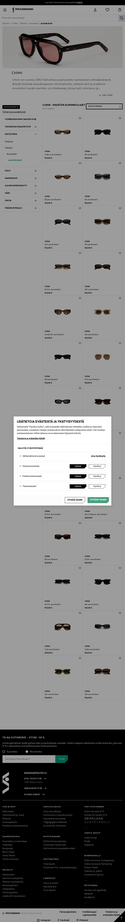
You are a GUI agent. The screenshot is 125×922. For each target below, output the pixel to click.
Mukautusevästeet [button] (29, 466)
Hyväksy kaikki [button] (98, 500)
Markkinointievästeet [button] (31, 476)
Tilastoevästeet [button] (28, 486)
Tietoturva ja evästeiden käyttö (31, 439)
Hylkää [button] (78, 466)
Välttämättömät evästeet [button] (32, 456)
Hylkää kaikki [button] (75, 500)
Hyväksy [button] (97, 466)
